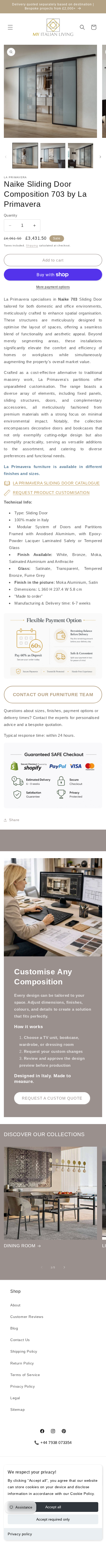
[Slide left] (5, 157)
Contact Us (20, 1340)
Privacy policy (20, 1534)
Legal (15, 1398)
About (15, 1305)
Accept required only (53, 1519)
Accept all (53, 1507)
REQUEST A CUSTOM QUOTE (52, 1098)
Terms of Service (25, 1375)
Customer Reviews (26, 1317)
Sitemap (17, 1409)
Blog (14, 1328)
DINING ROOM (20, 1245)
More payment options (53, 287)
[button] (10, 27)
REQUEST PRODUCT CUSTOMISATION (51, 492)
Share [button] (14, 820)
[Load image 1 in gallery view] (25, 155)
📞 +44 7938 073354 (53, 1442)
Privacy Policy (22, 1386)
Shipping (32, 245)
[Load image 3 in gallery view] (80, 155)
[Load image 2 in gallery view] (53, 155)
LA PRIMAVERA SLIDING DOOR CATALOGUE (56, 483)
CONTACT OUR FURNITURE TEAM (53, 694)
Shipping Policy (23, 1351)
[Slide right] (100, 157)
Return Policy (22, 1363)
